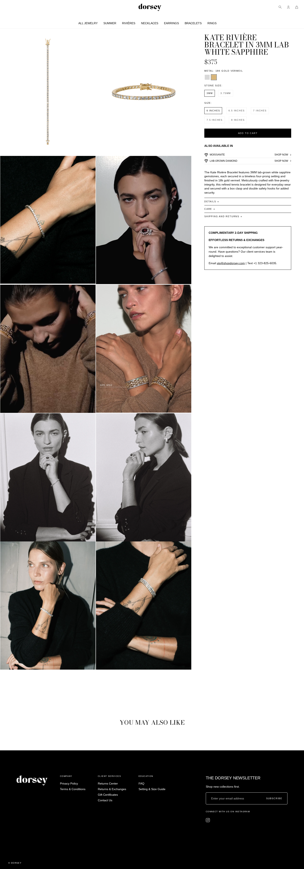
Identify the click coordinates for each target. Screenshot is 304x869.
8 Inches (237, 120)
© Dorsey (15, 863)
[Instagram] (208, 820)
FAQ (141, 783)
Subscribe (274, 798)
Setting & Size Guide (152, 789)
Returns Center (108, 783)
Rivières (128, 23)
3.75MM (225, 93)
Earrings (171, 23)
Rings (212, 23)
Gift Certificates (108, 794)
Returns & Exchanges (112, 789)
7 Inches (259, 110)
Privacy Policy (69, 783)
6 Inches (213, 110)
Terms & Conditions (72, 789)
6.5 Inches (236, 110)
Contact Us (105, 800)
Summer (109, 23)
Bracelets (193, 23)
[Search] (280, 7)
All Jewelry (88, 23)
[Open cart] (296, 7)
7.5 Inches (215, 120)
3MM (210, 93)
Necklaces (149, 23)
